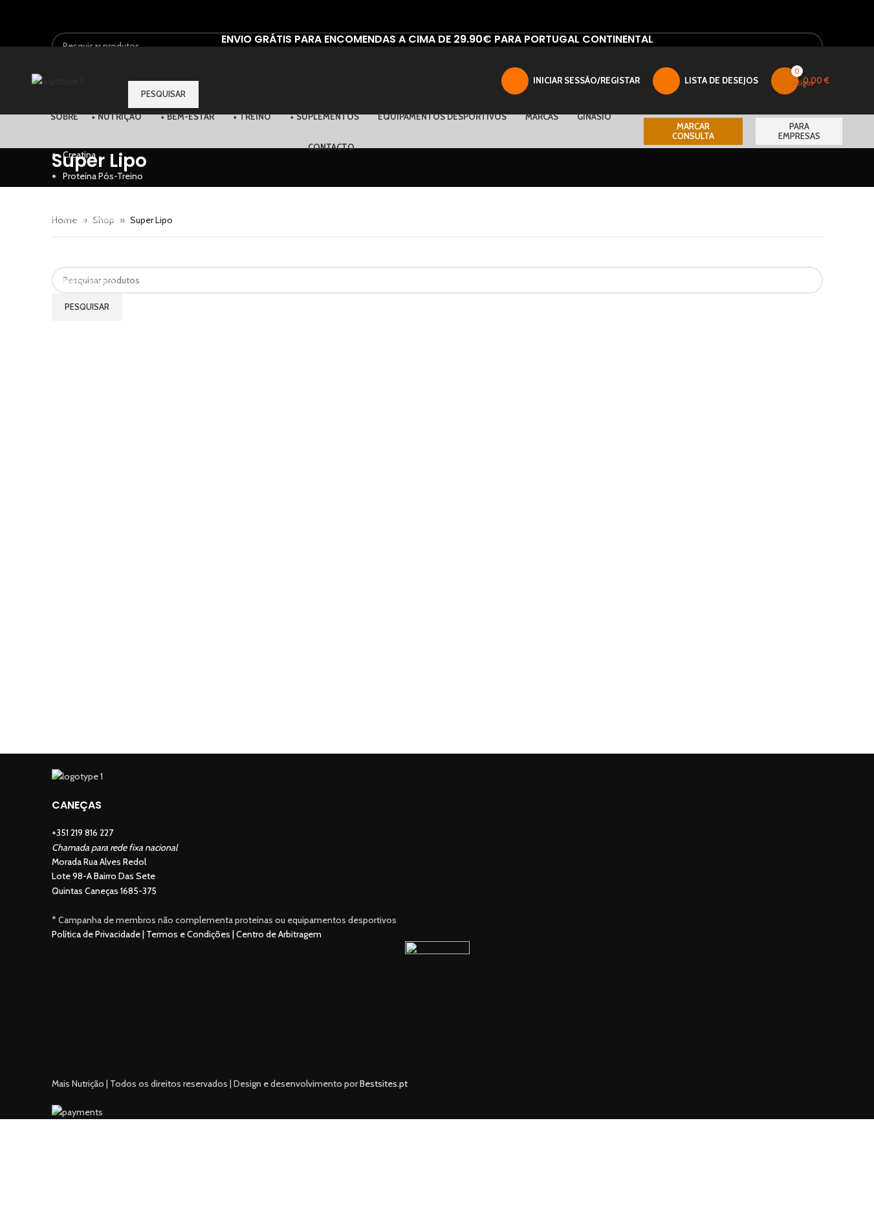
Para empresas (799, 131)
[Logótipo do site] (57, 79)
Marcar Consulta (693, 131)
